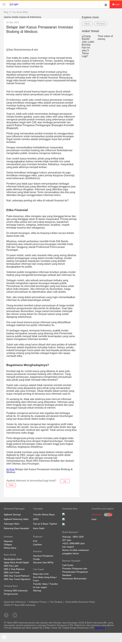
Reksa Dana (10, 548)
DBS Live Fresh (12, 572)
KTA (35, 541)
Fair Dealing (56, 602)
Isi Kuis (10, 469)
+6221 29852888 (70, 543)
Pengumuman (11, 594)
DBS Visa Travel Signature (17, 579)
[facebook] (6, 615)
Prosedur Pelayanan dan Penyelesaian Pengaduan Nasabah (75, 571)
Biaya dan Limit (40, 574)
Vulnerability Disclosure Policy (80, 602)
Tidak (11, 485)
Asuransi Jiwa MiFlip (43, 562)
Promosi (101, 23)
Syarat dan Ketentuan (15, 602)
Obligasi (8, 544)
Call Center (68, 565)
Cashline (37, 544)
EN (106, 515)
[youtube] (15, 615)
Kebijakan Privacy (38, 602)
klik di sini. (100, 627)
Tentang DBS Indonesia (15, 590)
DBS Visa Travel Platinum (16, 576)
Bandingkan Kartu (13, 559)
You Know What (20, 12)
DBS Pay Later (11, 566)
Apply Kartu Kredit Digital (16, 562)
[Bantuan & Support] (106, 4)
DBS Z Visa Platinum (14, 569)
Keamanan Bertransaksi (74, 578)
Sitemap (37, 590)
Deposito (8, 541)
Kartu (87, 23)
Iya (65, 481)
